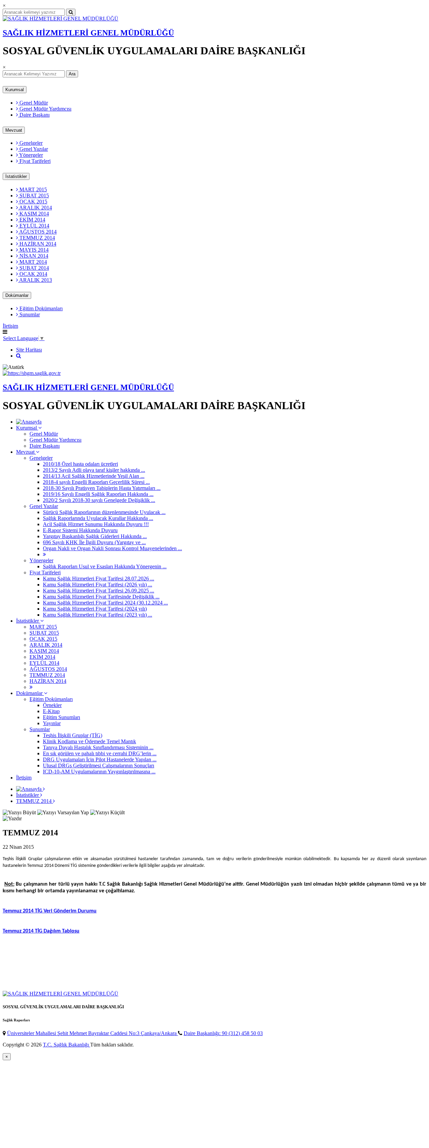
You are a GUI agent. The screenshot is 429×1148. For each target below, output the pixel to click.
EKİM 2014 (31, 219)
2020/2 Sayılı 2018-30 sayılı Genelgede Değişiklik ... (99, 500)
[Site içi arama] (18, 356)
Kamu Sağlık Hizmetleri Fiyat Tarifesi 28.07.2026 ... (98, 578)
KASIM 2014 (33, 213)
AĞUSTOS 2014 (37, 232)
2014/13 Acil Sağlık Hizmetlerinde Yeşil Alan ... (93, 476)
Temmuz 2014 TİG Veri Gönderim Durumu (50, 911)
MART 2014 (32, 262)
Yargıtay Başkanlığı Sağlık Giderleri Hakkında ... (95, 536)
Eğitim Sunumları (61, 717)
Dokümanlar (16, 295)
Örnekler (52, 705)
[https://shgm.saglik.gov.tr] (32, 373)
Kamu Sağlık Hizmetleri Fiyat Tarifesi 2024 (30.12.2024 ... (105, 602)
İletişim (10, 326)
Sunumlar (29, 314)
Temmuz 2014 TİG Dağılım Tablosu (41, 931)
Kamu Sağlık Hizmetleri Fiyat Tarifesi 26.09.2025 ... (98, 590)
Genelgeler (30, 143)
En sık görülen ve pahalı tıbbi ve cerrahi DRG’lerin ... (100, 753)
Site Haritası (29, 350)
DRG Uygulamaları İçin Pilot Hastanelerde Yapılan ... (100, 759)
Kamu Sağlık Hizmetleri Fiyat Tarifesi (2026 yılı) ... (97, 584)
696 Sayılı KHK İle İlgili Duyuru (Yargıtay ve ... (94, 542)
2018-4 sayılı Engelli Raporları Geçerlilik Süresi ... (96, 482)
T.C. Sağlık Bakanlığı (66, 1044)
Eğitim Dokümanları (40, 308)
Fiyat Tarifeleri (34, 161)
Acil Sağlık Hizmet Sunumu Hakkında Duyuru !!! (96, 524)
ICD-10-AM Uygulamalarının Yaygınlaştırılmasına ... (99, 771)
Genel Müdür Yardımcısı (44, 109)
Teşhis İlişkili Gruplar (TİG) (72, 735)
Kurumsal (14, 89)
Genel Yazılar (33, 149)
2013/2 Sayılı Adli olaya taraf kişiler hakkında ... (94, 470)
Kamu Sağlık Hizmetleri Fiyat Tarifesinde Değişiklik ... (101, 596)
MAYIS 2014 (33, 250)
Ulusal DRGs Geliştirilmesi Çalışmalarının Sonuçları (98, 765)
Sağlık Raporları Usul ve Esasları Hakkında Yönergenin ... (105, 566)
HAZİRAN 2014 (37, 244)
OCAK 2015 (32, 201)
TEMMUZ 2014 (36, 238)
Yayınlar (52, 723)
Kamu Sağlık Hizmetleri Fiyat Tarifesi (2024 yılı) (95, 609)
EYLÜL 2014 (33, 226)
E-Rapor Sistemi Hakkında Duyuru (80, 530)
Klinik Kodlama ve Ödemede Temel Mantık (89, 741)
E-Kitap (51, 711)
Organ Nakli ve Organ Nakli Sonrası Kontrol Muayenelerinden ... (112, 548)
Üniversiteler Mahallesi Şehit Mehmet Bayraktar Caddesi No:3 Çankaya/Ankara (92, 1033)
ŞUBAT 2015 (33, 195)
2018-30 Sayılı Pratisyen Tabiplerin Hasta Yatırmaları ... (102, 488)
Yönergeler (30, 155)
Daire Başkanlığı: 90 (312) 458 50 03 (223, 1033)
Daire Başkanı (34, 115)
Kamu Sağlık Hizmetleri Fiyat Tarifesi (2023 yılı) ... (97, 615)
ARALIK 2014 (35, 207)
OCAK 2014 (32, 274)
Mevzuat (13, 130)
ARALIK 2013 (35, 280)
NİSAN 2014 (33, 256)
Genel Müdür (33, 103)
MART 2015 (32, 189)
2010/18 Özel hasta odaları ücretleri (80, 464)
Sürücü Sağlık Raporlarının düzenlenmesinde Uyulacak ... (104, 512)
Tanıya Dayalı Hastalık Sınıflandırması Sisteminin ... (98, 747)
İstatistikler (16, 176)
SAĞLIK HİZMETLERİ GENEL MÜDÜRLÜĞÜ (88, 32)
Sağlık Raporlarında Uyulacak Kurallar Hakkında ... (98, 518)
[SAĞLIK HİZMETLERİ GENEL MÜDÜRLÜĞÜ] (60, 18)
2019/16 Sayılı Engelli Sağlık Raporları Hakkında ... (98, 494)
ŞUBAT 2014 (33, 268)
